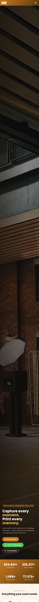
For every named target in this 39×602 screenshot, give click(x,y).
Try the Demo (12, 551)
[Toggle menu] (35, 3)
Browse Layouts (10, 539)
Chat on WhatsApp (14, 545)
